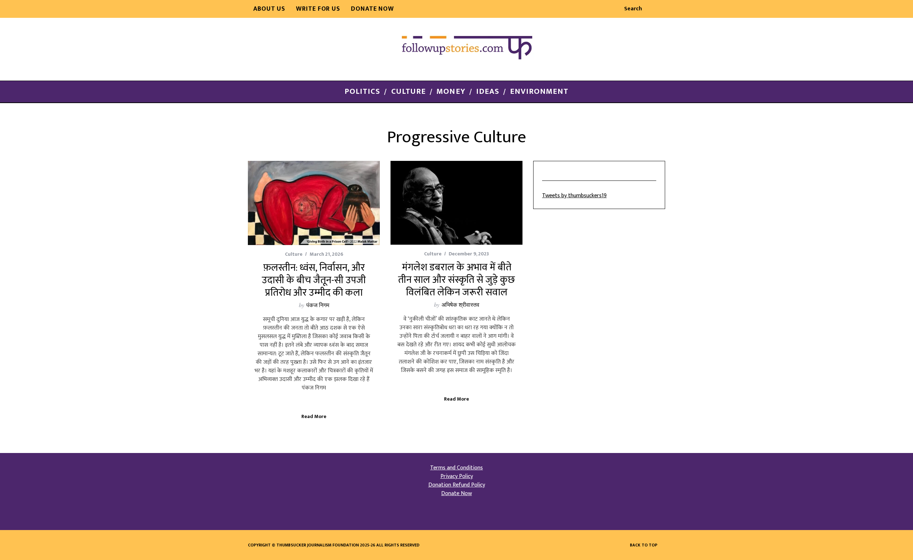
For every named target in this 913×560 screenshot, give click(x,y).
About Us (269, 9)
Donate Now (372, 9)
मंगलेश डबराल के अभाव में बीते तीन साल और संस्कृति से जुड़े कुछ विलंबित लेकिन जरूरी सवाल (456, 280)
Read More (313, 417)
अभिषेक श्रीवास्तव (460, 304)
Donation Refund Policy (456, 485)
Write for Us (318, 9)
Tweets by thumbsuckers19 (574, 195)
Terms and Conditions (456, 468)
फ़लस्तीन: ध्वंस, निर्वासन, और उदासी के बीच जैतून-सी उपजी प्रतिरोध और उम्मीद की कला (314, 280)
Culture (293, 254)
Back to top (644, 545)
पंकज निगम (317, 305)
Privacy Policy (456, 476)
